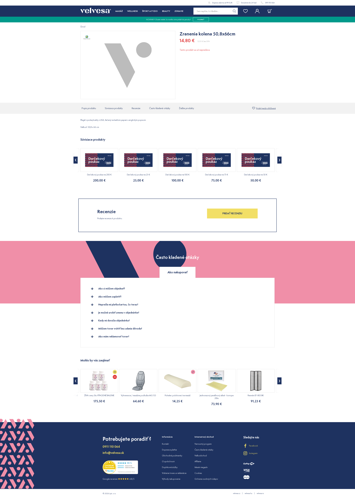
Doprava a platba (169, 449)
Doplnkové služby (170, 467)
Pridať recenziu (232, 213)
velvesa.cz (236, 493)
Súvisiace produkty (114, 108)
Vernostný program (203, 444)
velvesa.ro (260, 493)
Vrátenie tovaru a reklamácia (174, 473)
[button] (75, 160)
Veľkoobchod (201, 455)
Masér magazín (201, 467)
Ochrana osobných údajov (206, 479)
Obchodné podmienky (172, 455)
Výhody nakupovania (171, 479)
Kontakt (165, 444)
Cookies (198, 473)
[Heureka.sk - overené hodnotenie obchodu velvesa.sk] (120, 473)
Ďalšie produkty (186, 108)
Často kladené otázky (159, 108)
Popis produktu (89, 108)
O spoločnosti (168, 461)
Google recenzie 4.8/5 (118, 479)
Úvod (82, 27)
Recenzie (136, 108)
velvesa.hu (248, 493)
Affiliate (198, 461)
